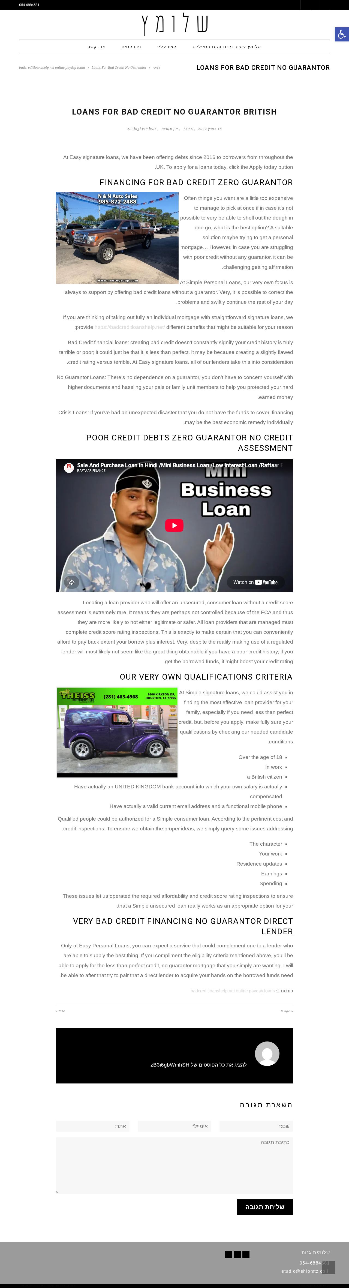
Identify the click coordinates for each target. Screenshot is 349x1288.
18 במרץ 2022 (210, 129)
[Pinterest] (237, 1254)
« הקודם (287, 1011)
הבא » (60, 1011)
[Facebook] (245, 1254)
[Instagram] (228, 1254)
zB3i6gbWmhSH (141, 129)
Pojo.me (39, 1285)
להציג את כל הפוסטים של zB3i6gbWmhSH (199, 1065)
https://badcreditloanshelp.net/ (130, 327)
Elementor (322, 1285)
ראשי (156, 68)
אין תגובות (169, 129)
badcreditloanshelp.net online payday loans (52, 68)
